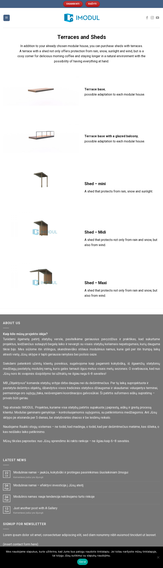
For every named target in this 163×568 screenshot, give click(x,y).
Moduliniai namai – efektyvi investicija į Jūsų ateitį (48, 485)
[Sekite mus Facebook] (147, 18)
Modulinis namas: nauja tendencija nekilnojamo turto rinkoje (54, 496)
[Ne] (158, 558)
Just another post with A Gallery (35, 508)
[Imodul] (81, 18)
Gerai (82, 561)
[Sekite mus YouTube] (157, 18)
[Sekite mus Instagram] (152, 18)
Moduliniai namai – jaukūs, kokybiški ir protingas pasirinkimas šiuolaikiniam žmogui (70, 472)
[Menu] (6, 18)
